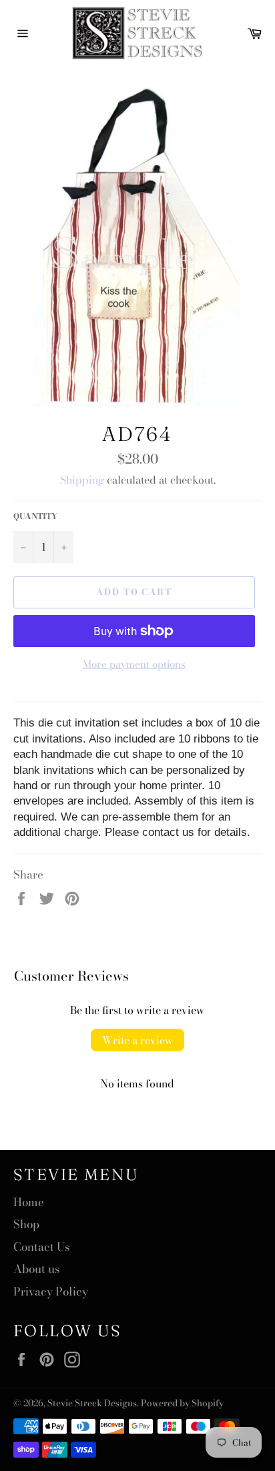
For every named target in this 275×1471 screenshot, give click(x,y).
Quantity (35, 516)
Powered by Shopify (182, 1403)
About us (36, 1269)
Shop (26, 1224)
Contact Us (41, 1247)
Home (28, 1202)
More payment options (134, 665)
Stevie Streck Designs (92, 1403)
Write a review (137, 1040)
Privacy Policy (50, 1291)
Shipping (82, 480)
